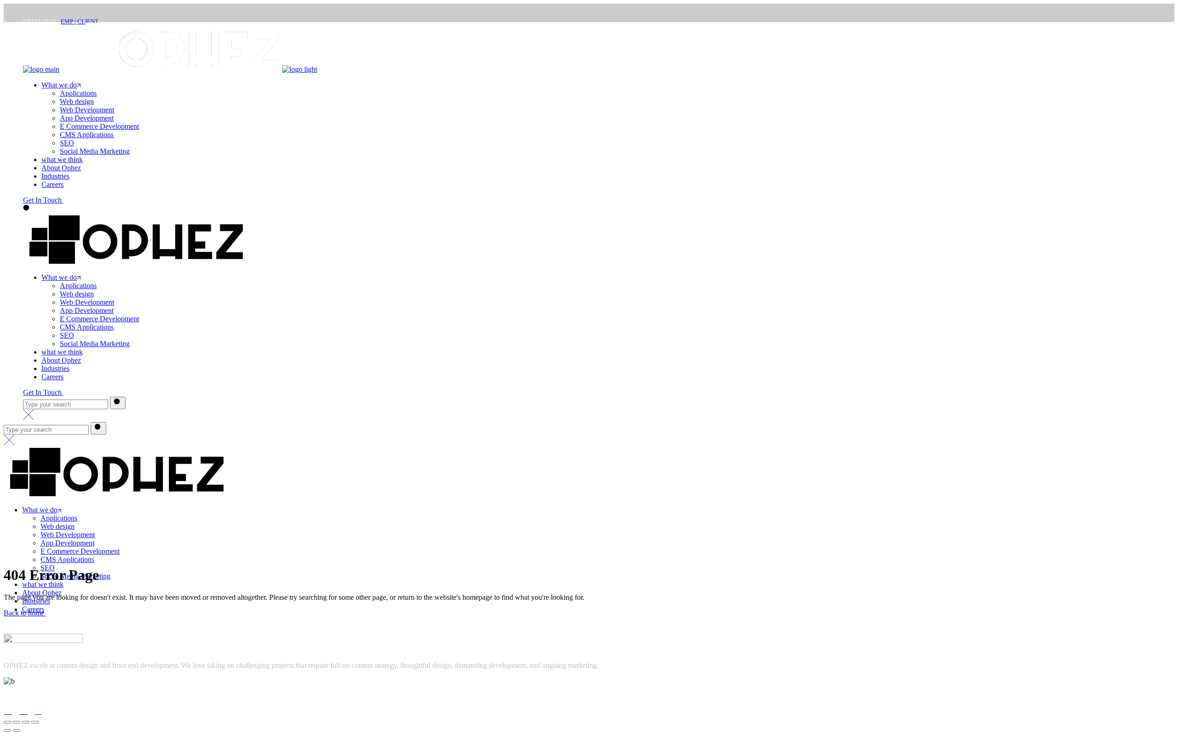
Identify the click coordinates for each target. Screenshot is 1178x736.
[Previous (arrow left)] (7, 730)
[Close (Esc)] (35, 722)
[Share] (25, 722)
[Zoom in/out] (7, 722)
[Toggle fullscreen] (16, 722)
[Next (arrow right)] (16, 730)
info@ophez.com (29, 698)
